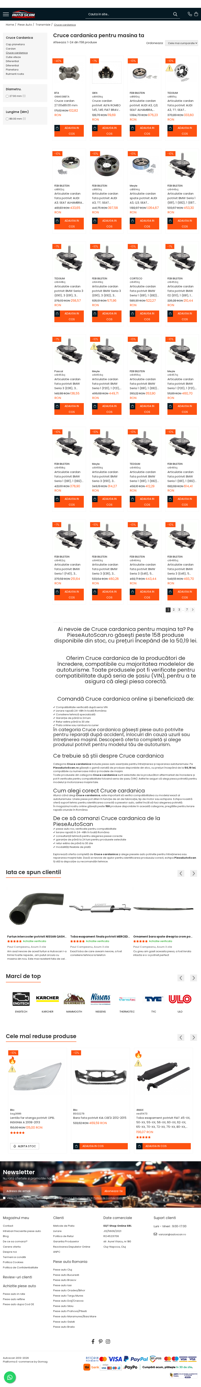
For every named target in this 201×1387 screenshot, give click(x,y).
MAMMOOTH (74, 1011)
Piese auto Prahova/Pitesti (70, 1311)
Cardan (11, 49)
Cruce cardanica (17, 53)
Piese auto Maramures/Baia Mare (74, 1316)
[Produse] (6, 14)
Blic (12, 1110)
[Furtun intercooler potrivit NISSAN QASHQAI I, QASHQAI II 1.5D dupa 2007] (37, 908)
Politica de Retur (63, 1236)
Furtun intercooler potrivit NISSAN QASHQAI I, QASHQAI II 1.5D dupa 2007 (58, 937)
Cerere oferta (12, 1247)
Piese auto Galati (64, 1322)
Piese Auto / (26, 25)
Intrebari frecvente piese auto (22, 1231)
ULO (180, 1011)
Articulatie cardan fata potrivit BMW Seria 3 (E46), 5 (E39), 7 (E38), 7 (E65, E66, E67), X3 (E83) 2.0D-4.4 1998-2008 (181, 569)
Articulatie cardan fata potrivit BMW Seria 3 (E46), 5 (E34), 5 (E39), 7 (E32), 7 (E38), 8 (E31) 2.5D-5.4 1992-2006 (144, 569)
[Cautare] (175, 14)
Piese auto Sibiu (63, 1306)
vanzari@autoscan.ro (172, 1234)
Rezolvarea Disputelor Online (71, 1247)
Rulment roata (15, 74)
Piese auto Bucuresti (66, 1275)
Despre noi (10, 1252)
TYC (153, 1011)
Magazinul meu (16, 1218)
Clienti (58, 1218)
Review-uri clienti (17, 1277)
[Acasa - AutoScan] (23, 14)
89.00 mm (15, 119)
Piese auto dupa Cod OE (18, 1304)
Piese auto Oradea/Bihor (69, 1290)
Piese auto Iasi (62, 1285)
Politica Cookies (13, 1262)
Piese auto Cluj (62, 1269)
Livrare (57, 1231)
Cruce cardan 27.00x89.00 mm (66, 103)
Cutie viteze (13, 57)
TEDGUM (172, 93)
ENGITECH (21, 1011)
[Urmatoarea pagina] (192, 609)
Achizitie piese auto (19, 1286)
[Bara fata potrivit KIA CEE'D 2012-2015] (100, 1077)
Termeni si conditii (14, 1257)
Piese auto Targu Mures (68, 1296)
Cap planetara (15, 44)
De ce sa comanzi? (15, 1241)
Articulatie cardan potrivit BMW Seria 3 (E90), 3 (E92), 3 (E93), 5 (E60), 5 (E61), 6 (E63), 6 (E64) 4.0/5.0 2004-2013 (106, 291)
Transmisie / (44, 25)
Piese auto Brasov (64, 1280)
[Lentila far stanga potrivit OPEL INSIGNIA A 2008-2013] (37, 1077)
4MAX (139, 1110)
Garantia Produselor (66, 1241)
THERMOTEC (127, 1011)
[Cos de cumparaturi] (196, 14)
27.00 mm (15, 96)
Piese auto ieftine (14, 1299)
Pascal (58, 371)
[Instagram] (108, 1341)
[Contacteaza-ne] (190, 14)
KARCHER (47, 1011)
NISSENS (101, 1011)
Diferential (12, 61)
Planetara (12, 69)
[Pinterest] (100, 1341)
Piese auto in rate (14, 1294)
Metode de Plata (63, 1226)
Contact (8, 1226)
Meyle (133, 186)
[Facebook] (93, 1341)
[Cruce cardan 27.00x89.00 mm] (69, 72)
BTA (56, 93)
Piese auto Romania (70, 1261)
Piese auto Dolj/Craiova (68, 1301)
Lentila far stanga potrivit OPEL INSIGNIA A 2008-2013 (32, 1120)
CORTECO (136, 278)
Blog (6, 1236)
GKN (94, 93)
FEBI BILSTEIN (137, 93)
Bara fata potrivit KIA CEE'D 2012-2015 (99, 1118)
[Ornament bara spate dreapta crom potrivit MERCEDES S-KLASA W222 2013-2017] (163, 908)
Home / (11, 25)
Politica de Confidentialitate (109, 1198)
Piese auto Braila (64, 1327)
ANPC (56, 1252)
